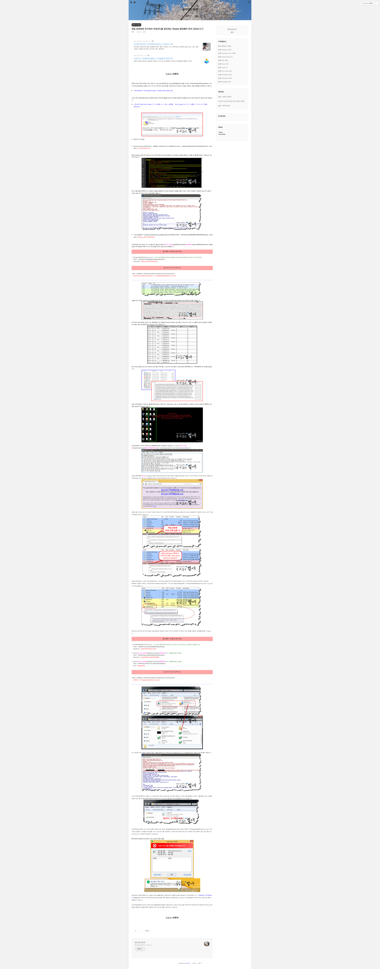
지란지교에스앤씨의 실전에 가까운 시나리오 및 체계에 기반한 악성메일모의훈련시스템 (162, 61)
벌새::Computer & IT (227, 53)
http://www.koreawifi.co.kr (142, 41)
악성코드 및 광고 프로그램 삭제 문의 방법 (231, 101)
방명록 (196, 16)
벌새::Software (225, 78)
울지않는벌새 (190, 9)
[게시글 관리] (140, 930)
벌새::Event (223, 64)
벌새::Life (223, 60)
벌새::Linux (222, 67)
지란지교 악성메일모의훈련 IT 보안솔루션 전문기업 (153, 58)
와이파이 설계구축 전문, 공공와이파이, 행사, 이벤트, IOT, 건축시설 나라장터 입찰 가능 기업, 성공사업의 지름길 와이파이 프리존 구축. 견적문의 (166, 48)
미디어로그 (189, 16)
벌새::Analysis (225, 50)
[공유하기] (138, 930)
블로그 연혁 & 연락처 (224, 97)
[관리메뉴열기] (376, 3)
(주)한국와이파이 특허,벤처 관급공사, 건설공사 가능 (153, 44)
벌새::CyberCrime (225, 57)
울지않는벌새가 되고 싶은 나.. (143, 945)
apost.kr (188, 963)
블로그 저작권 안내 (224, 106)
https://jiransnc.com (140, 55)
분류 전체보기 (224, 46)
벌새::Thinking (224, 82)
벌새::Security (225, 75)
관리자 (194, 963)
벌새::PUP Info (225, 71)
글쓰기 (199, 963)
